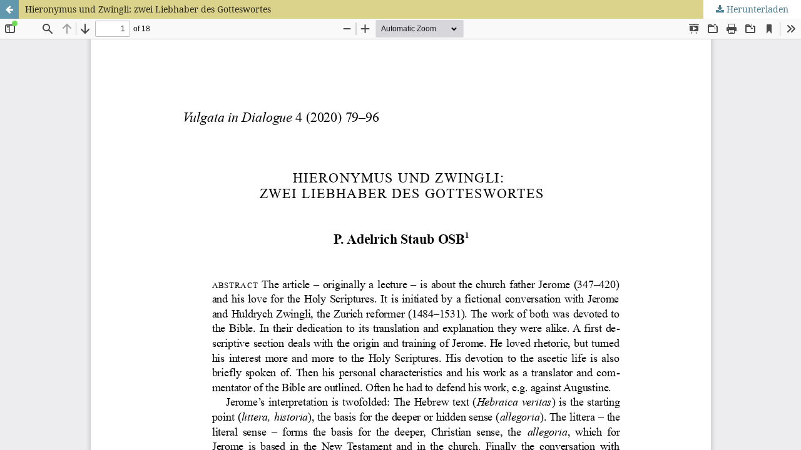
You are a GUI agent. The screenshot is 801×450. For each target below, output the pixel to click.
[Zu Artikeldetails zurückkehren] (9, 9)
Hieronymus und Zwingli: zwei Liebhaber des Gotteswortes (148, 9)
